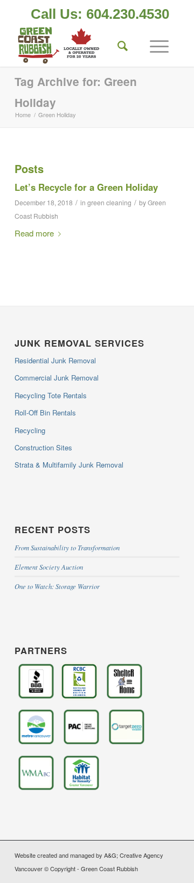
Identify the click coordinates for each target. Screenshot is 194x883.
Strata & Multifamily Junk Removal (69, 465)
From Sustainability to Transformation (67, 547)
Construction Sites (43, 447)
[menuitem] (100, 15)
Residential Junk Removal (55, 360)
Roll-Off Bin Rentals (45, 412)
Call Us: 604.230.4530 (100, 14)
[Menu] (154, 45)
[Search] (117, 45)
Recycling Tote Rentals (51, 395)
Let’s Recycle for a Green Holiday (86, 187)
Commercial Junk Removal (57, 377)
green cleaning (109, 202)
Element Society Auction (49, 566)
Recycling (30, 430)
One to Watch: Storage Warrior (57, 586)
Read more (34, 233)
